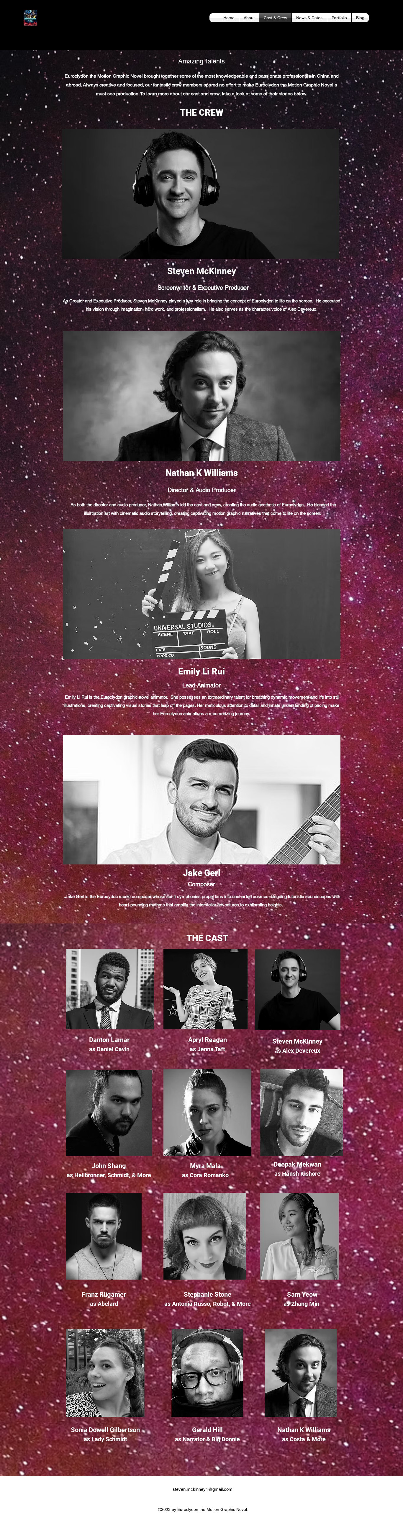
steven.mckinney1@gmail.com (202, 1489)
